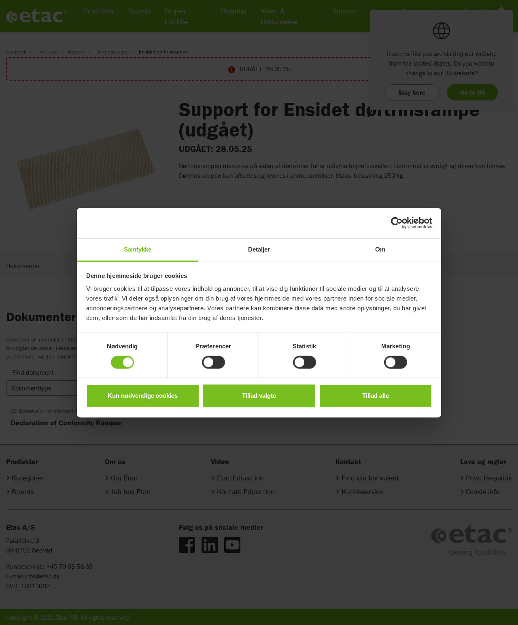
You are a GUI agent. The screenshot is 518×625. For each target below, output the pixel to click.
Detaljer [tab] (259, 249)
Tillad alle (375, 395)
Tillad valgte (259, 395)
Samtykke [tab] (138, 249)
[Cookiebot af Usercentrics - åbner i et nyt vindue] (396, 223)
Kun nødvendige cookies (143, 395)
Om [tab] (380, 249)
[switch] (213, 362)
